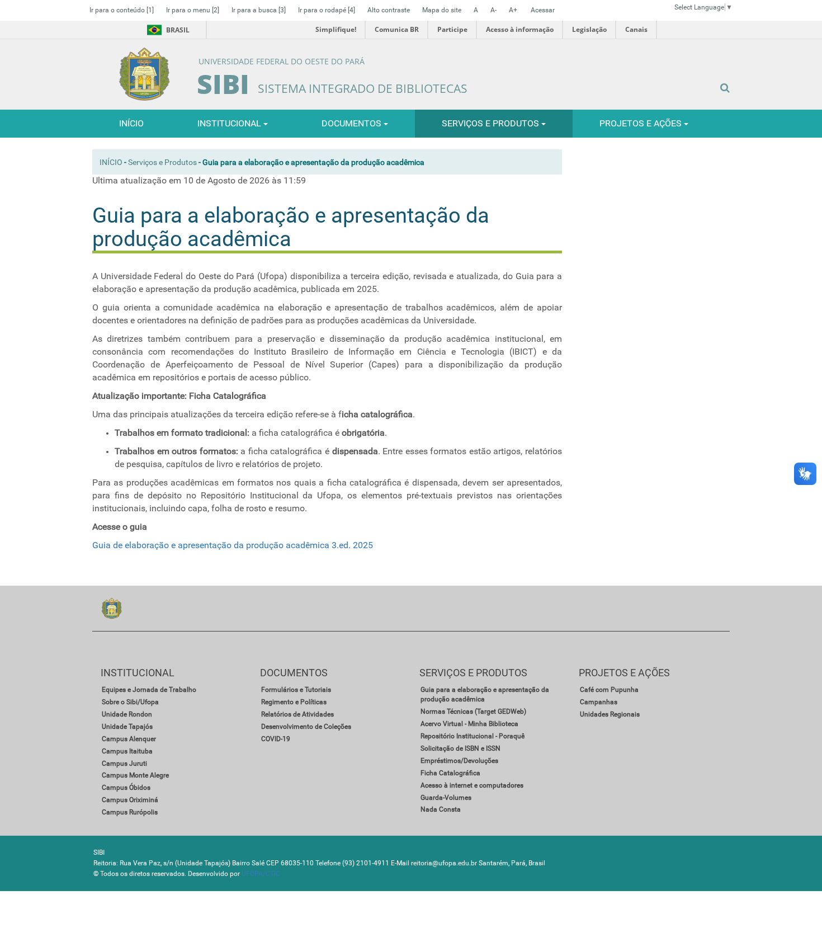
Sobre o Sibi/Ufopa (130, 702)
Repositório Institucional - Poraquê (473, 736)
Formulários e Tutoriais (296, 690)
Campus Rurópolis (130, 812)
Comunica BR (397, 29)
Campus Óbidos (126, 787)
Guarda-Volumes (446, 798)
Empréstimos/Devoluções (459, 761)
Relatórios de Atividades (297, 714)
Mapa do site (441, 10)
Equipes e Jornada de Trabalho (149, 690)
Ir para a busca (259, 10)
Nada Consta (441, 809)
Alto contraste (388, 10)
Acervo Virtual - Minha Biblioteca (469, 724)
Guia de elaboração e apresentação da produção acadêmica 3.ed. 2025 (232, 545)
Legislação (589, 29)
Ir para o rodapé (326, 10)
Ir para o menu (192, 10)
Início (111, 162)
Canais (636, 29)
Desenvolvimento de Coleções (306, 727)
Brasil (166, 30)
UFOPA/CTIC (261, 874)
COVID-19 (275, 739)
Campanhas (598, 702)
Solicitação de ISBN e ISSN (460, 748)
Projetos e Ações (641, 123)
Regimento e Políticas (294, 702)
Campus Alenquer (129, 739)
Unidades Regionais (610, 714)
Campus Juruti (124, 763)
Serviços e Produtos (491, 123)
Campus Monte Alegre (135, 775)
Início (131, 123)
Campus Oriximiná (130, 800)
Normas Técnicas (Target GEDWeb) (473, 711)
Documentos (353, 123)
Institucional (230, 123)
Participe (452, 29)
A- (493, 10)
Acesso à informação (520, 29)
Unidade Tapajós (127, 727)
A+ (513, 10)
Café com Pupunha (609, 690)
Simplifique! (335, 29)
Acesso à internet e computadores (472, 785)
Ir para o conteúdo (121, 10)
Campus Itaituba (127, 751)
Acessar (543, 10)
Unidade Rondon (127, 714)
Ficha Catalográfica (450, 773)
